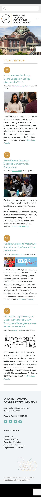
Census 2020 (17, 171)
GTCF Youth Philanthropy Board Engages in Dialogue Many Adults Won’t (18, 79)
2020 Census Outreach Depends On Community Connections (16, 164)
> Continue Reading (20, 226)
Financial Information (12, 442)
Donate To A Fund (11, 439)
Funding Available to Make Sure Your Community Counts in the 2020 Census (20, 247)
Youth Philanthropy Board (20, 86)
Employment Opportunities (14, 448)
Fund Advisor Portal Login (14, 445)
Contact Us (8, 436)
